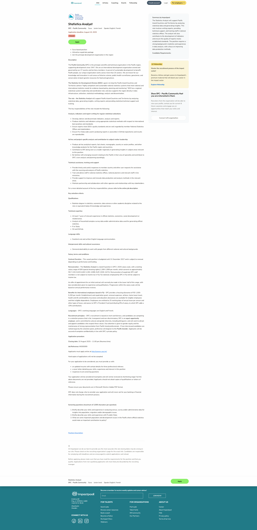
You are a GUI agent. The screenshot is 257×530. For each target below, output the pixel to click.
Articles (105, 3)
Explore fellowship (157, 85)
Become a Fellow (107, 516)
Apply (77, 42)
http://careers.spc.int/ (99, 351)
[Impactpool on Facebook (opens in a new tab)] (73, 523)
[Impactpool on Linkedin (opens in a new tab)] (80, 523)
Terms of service (165, 519)
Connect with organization (168, 118)
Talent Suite (134, 510)
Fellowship (133, 3)
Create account (154, 3)
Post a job (133, 507)
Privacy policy (164, 516)
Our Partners (134, 516)
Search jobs (105, 507)
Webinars (104, 522)
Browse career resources (109, 510)
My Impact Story (106, 519)
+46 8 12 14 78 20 (77, 503)
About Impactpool (165, 510)
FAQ (160, 513)
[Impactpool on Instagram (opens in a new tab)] (86, 523)
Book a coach (105, 513)
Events (123, 3)
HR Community (135, 513)
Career (161, 507)
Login (166, 3)
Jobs (97, 3)
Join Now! (157, 496)
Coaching (114, 3)
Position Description (75, 433)
